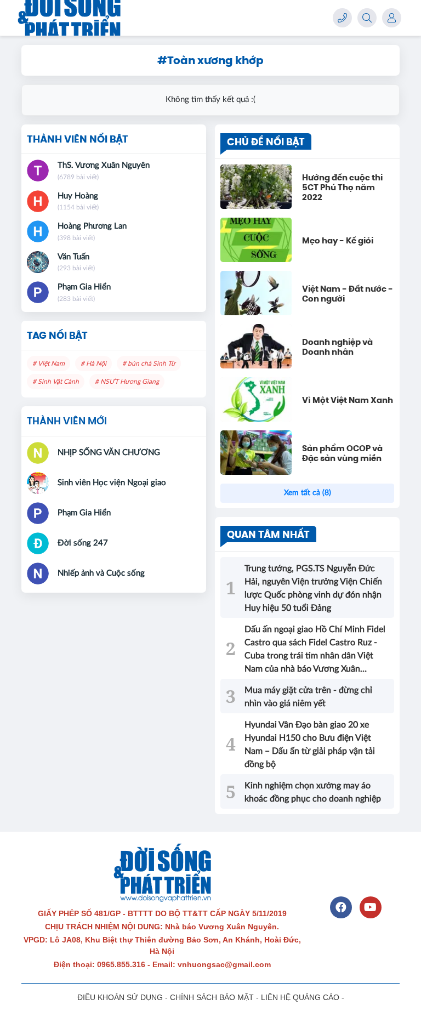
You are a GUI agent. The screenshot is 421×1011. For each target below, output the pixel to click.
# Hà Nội (93, 363)
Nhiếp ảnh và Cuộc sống (101, 573)
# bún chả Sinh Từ (148, 363)
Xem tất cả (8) (307, 493)
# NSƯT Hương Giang (127, 381)
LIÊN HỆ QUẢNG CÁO (300, 997)
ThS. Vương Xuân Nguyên (104, 165)
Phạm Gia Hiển (84, 287)
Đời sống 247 (83, 543)
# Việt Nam (48, 363)
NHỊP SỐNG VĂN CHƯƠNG (109, 452)
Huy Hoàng (78, 196)
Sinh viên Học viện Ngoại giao (112, 483)
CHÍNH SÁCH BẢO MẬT (212, 997)
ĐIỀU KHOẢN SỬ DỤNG (120, 997)
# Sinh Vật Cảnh (55, 381)
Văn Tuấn (73, 257)
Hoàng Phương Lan (92, 226)
